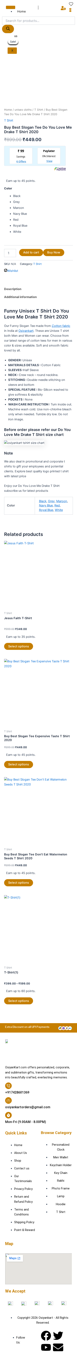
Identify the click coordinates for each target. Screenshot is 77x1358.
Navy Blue (46, 505)
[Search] (8, 29)
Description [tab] (12, 289)
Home (8, 109)
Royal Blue (46, 510)
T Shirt (38, 109)
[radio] (43, 196)
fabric (61, 326)
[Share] (54, 4)
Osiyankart (25, 331)
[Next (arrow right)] (70, 681)
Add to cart (31, 252)
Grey (51, 501)
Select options (18, 646)
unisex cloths (23, 109)
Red (57, 505)
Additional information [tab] (20, 297)
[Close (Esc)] (63, 4)
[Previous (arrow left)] (7, 681)
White (59, 510)
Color (8, 188)
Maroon (61, 501)
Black (42, 501)
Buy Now (53, 252)
